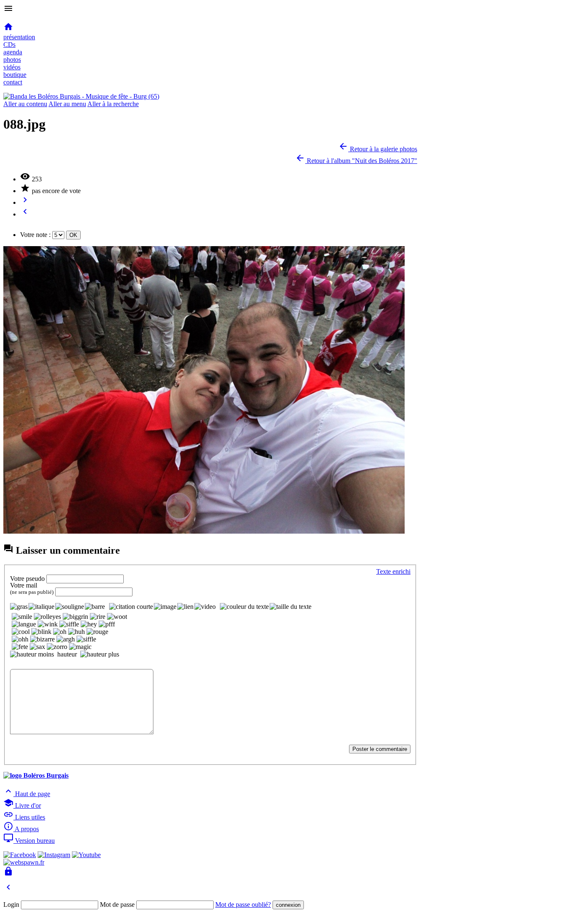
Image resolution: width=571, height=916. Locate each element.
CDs (9, 44)
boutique (14, 74)
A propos (21, 828)
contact (12, 82)
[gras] (19, 607)
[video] (205, 607)
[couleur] (244, 607)
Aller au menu (67, 103)
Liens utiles (24, 817)
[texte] (290, 607)
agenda (12, 52)
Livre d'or (22, 805)
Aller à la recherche (113, 103)
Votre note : (35, 234)
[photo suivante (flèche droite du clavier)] (204, 531)
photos (12, 59)
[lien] (185, 607)
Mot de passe (117, 904)
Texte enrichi (393, 571)
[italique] (41, 607)
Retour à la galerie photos (377, 149)
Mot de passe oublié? (243, 904)
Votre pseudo (27, 578)
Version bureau (29, 840)
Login (11, 904)
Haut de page (26, 793)
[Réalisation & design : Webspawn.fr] (23, 862)
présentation (19, 37)
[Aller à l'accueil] (81, 96)
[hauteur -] (32, 654)
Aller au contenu (25, 103)
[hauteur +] (99, 654)
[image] (165, 607)
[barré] (95, 607)
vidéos (11, 67)
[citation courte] (131, 607)
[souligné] (69, 607)
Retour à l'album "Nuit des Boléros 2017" (356, 160)
